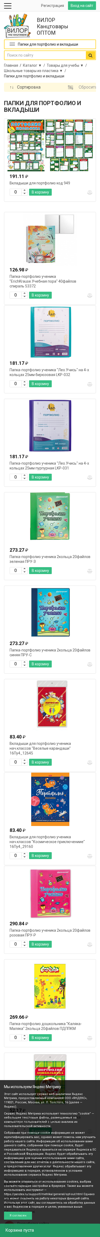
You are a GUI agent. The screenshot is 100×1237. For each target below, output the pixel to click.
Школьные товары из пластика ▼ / (36, 71)
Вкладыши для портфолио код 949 (40, 183)
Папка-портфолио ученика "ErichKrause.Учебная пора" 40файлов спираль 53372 (43, 281)
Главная (11, 65)
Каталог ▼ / (35, 65)
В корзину (40, 192)
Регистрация (52, 5)
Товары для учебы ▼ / (68, 65)
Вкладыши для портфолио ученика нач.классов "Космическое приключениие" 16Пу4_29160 (47, 842)
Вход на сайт (82, 5)
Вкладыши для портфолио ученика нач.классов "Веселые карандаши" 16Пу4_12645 (40, 748)
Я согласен (18, 1215)
